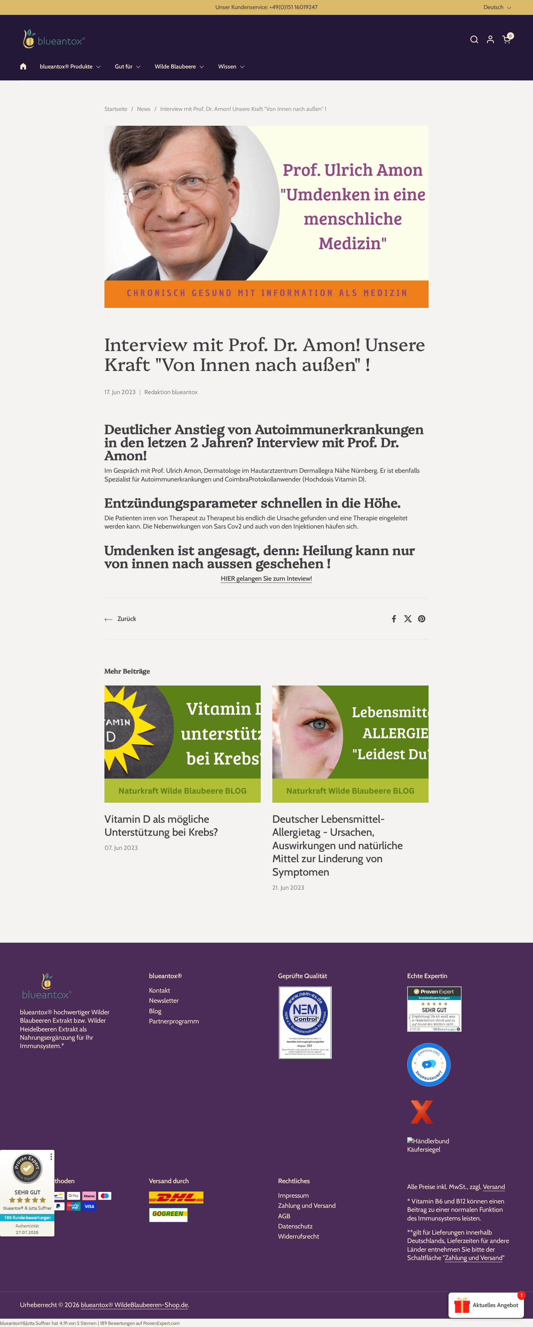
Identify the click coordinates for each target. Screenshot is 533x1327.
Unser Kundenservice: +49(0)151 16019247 (266, 7)
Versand (494, 1187)
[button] (474, 39)
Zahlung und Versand (307, 1206)
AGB (284, 1216)
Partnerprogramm (174, 1021)
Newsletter (164, 1001)
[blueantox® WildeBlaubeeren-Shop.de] (54, 39)
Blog (155, 1011)
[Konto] (490, 39)
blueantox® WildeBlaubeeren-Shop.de (134, 1305)
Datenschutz (295, 1226)
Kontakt (159, 990)
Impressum (293, 1195)
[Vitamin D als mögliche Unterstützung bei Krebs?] (182, 743)
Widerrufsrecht (298, 1236)
